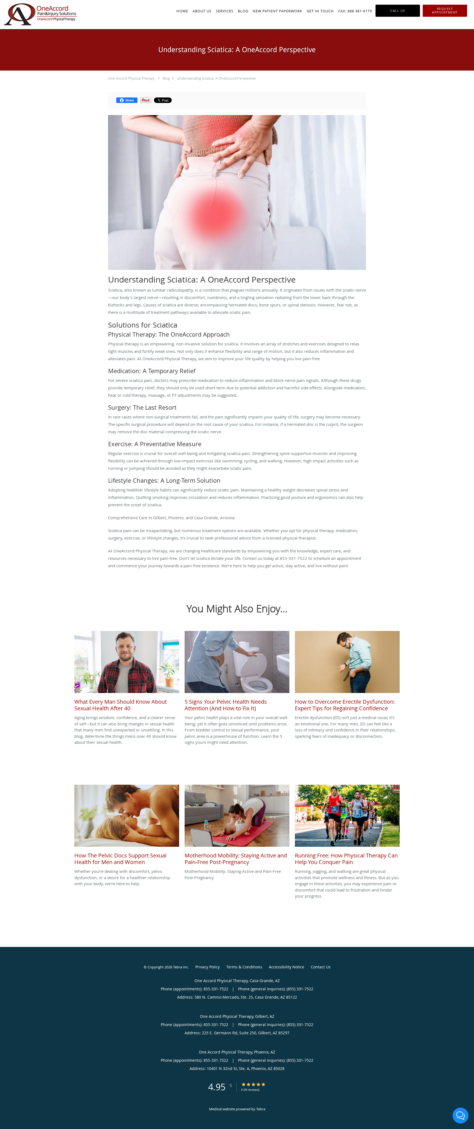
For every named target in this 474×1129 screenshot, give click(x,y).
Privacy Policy (207, 966)
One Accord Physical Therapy (131, 78)
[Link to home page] (39, 14)
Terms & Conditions (244, 966)
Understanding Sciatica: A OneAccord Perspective (216, 78)
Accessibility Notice (286, 966)
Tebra (260, 1108)
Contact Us (321, 966)
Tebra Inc (180, 967)
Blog (166, 78)
